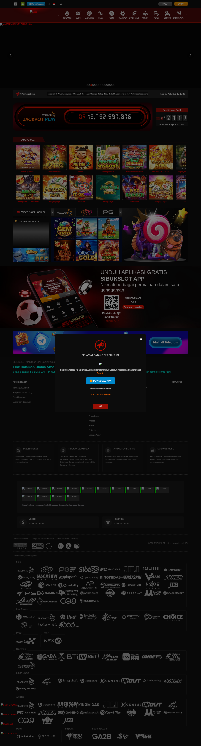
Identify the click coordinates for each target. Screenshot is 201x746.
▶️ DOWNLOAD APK (100, 381)
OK (100, 406)
